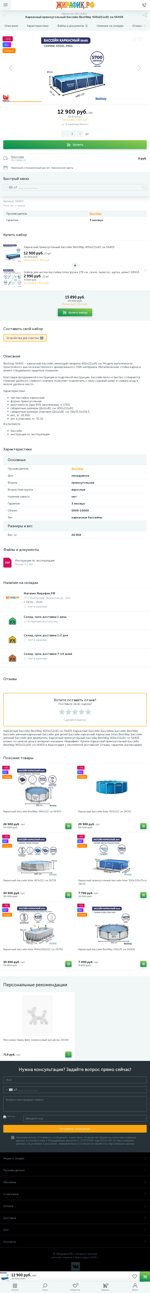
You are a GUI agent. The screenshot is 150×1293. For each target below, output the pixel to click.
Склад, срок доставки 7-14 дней (48, 654)
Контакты (9, 1242)
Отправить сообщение (75, 1129)
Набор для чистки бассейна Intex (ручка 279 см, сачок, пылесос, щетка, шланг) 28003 (81, 272)
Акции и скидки (13, 1158)
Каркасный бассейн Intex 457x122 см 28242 (104, 811)
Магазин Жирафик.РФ (39, 593)
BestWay (96, 213)
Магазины (9, 1182)
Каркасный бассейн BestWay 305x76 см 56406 (106, 949)
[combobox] (10, 187)
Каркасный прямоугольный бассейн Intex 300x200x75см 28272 (112, 882)
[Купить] (68, 826)
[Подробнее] (68, 1054)
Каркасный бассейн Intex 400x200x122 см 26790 (33, 949)
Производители (14, 1170)
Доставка (9, 1218)
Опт (6, 1230)
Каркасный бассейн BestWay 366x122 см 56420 (32, 811)
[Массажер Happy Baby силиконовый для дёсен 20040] (37, 1015)
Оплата (8, 1206)
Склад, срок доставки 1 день (45, 617)
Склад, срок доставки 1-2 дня (46, 635)
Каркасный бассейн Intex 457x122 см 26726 (29, 880)
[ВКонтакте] (75, 1266)
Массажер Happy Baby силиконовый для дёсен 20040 (36, 1039)
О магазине (11, 1194)
